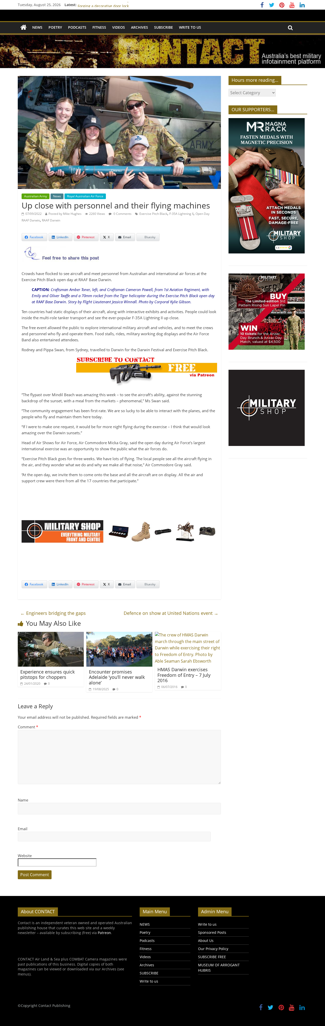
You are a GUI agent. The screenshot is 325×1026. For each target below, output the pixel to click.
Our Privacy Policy (213, 948)
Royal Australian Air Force (85, 196)
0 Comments (122, 214)
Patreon (104, 932)
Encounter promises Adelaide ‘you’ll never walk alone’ (117, 677)
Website (25, 855)
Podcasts (77, 27)
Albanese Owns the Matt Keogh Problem (112, 4)
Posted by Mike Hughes (65, 214)
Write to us (190, 27)
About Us (206, 940)
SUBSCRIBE (163, 27)
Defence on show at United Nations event (171, 613)
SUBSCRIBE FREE (212, 956)
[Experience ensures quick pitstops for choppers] (51, 635)
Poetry (55, 27)
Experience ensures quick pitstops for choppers (47, 674)
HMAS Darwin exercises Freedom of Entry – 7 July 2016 (183, 674)
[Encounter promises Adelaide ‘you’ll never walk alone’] (119, 635)
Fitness (99, 27)
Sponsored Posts (212, 932)
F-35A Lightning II (181, 214)
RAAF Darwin (51, 220)
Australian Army (35, 196)
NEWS (37, 27)
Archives (139, 27)
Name (23, 800)
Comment (28, 726)
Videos (118, 27)
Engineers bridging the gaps (53, 613)
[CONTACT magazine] (23, 27)
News (57, 196)
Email (22, 828)
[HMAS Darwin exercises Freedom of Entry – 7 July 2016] (188, 635)
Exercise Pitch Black (153, 214)
